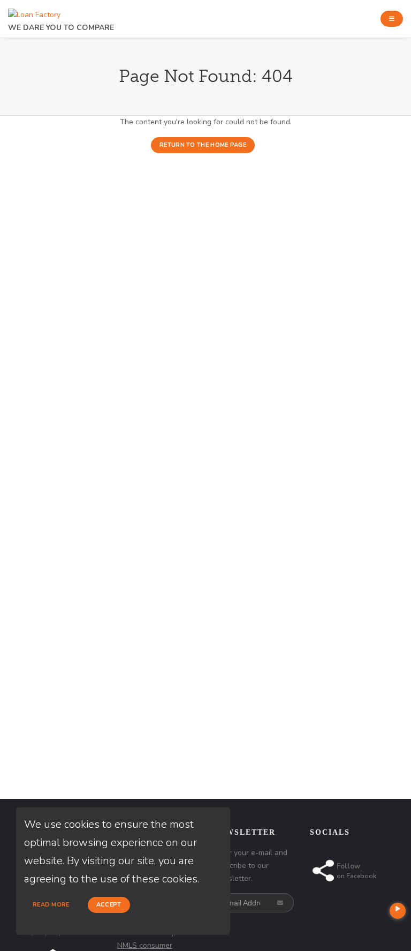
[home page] (34, 12)
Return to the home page (202, 145)
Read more (51, 905)
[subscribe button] (281, 902)
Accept (108, 905)
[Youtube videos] (398, 911)
